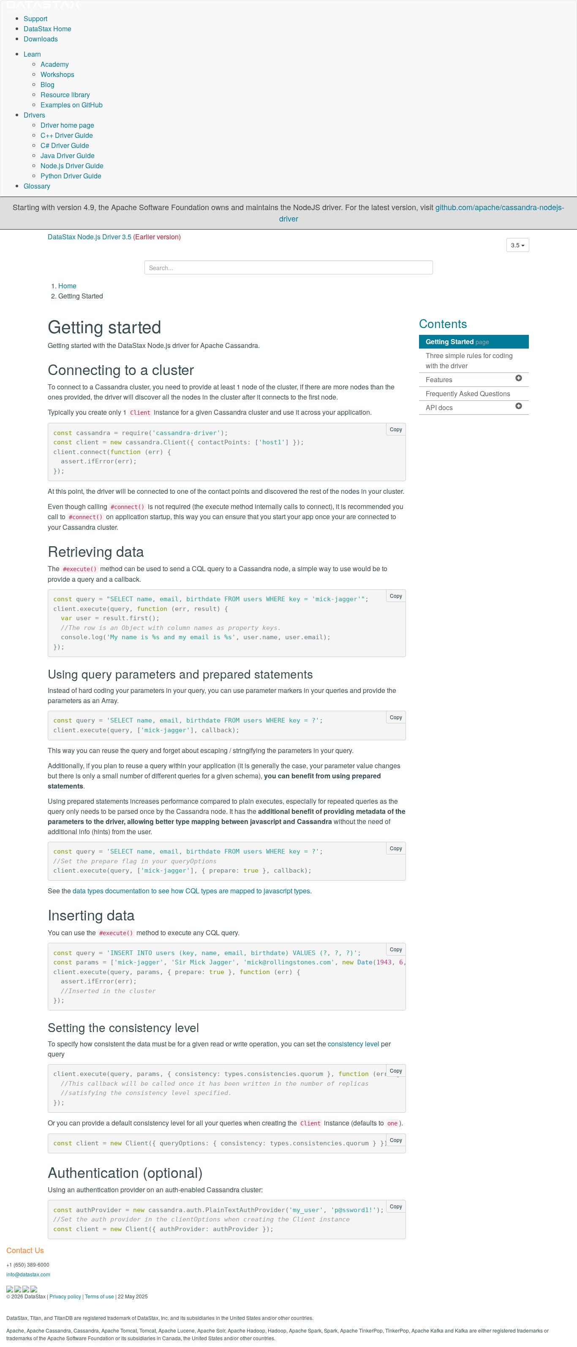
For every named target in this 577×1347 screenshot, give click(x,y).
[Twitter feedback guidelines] (26, 1288)
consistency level (353, 1044)
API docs (439, 407)
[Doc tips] (18, 1288)
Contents (443, 323)
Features (439, 379)
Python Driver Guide (71, 176)
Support (35, 18)
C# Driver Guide (65, 145)
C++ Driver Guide (67, 135)
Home (67, 285)
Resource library (65, 94)
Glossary (37, 186)
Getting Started (457, 341)
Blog (47, 84)
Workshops (57, 74)
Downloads (41, 39)
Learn (32, 54)
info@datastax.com (28, 1274)
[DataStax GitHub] (33, 1288)
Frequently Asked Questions (468, 393)
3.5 (516, 245)
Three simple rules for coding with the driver (469, 360)
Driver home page (67, 125)
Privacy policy (65, 1296)
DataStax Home (47, 28)
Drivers (34, 115)
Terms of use (99, 1296)
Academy (55, 64)
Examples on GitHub (72, 105)
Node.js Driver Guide (72, 165)
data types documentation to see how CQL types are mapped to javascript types (191, 890)
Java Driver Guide (68, 155)
